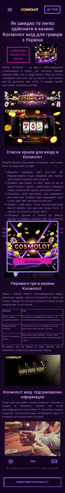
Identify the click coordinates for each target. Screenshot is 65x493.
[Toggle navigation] (9, 10)
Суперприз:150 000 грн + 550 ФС (18, 54)
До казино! (32, 261)
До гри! (52, 9)
